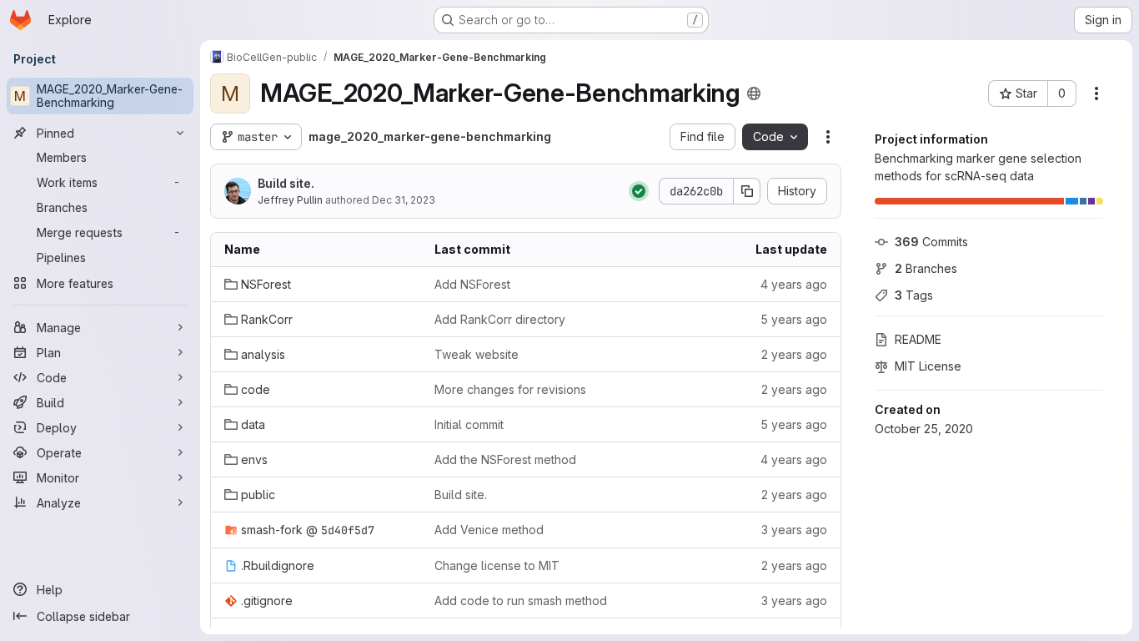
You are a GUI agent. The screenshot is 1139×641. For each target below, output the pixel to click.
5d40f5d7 (347, 530)
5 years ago (793, 319)
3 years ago (794, 529)
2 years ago (794, 354)
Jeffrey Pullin (290, 200)
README (918, 339)
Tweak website (476, 354)
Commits (931, 242)
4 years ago (793, 284)
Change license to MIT (496, 565)
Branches (926, 268)
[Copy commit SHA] (747, 191)
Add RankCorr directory (499, 319)
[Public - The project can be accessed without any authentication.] (753, 93)
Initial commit (469, 424)
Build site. (286, 183)
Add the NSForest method (505, 459)
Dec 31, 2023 (403, 200)
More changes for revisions (510, 389)
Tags (914, 295)
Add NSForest (472, 284)
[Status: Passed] (639, 191)
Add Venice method (489, 529)
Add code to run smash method (520, 600)
